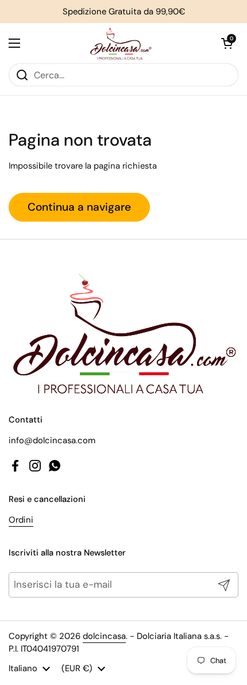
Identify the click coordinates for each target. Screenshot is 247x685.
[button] (226, 43)
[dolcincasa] (120, 43)
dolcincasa (104, 636)
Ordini (21, 520)
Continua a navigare (79, 207)
